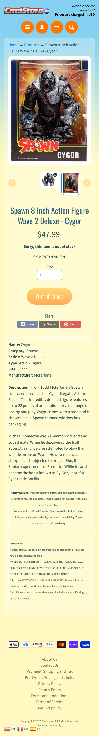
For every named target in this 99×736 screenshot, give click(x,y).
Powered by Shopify (49, 725)
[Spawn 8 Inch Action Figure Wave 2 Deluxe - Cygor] (70, 183)
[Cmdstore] (27, 10)
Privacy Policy (49, 683)
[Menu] (27, 27)
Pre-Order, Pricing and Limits (49, 677)
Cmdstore (48, 721)
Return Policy (49, 690)
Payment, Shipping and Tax (50, 671)
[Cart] (57, 27)
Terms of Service (50, 702)
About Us (49, 659)
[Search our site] (71, 27)
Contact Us (49, 665)
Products (32, 45)
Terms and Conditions (49, 696)
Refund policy (49, 708)
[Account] (42, 27)
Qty (50, 267)
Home (13, 45)
